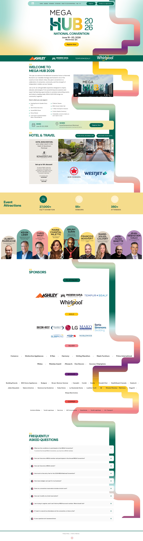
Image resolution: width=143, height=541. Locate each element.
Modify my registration (105, 3)
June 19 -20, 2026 (71, 37)
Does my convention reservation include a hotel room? (49, 488)
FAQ (77, 3)
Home (41, 3)
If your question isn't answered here (43, 518)
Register (91, 3)
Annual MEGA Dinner (36, 110)
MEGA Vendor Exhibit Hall (59, 106)
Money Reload (34, 113)
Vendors (79, 210)
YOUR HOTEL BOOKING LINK (85, 136)
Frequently (39, 436)
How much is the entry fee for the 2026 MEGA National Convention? (53, 473)
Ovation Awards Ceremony (59, 111)
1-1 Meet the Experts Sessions (60, 108)
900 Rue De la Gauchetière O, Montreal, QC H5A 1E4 (70, 127)
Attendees (116, 210)
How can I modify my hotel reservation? (45, 496)
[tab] (71, 448)
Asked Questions (43, 438)
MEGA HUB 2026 (42, 69)
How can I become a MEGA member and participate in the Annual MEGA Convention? (58, 458)
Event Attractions (12, 203)
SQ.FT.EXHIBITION (47, 210)
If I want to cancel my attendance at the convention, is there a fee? (53, 511)
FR (80, 3)
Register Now (71, 44)
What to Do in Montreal (68, 3)
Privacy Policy (66, 533)
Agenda (46, 3)
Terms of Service (75, 533)
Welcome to (40, 67)
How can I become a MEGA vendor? (43, 466)
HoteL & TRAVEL (42, 135)
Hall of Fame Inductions (37, 107)
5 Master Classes (57, 103)
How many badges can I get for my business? (46, 481)
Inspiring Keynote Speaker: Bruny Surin (39, 104)
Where (62, 123)
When (38, 124)
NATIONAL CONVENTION (71, 33)
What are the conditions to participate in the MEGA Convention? (52, 448)
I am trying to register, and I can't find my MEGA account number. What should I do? (58, 503)
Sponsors (57, 3)
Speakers (51, 3)
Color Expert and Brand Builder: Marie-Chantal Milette (38, 116)
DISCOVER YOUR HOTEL (105, 136)
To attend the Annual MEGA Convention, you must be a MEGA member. (53, 451)
